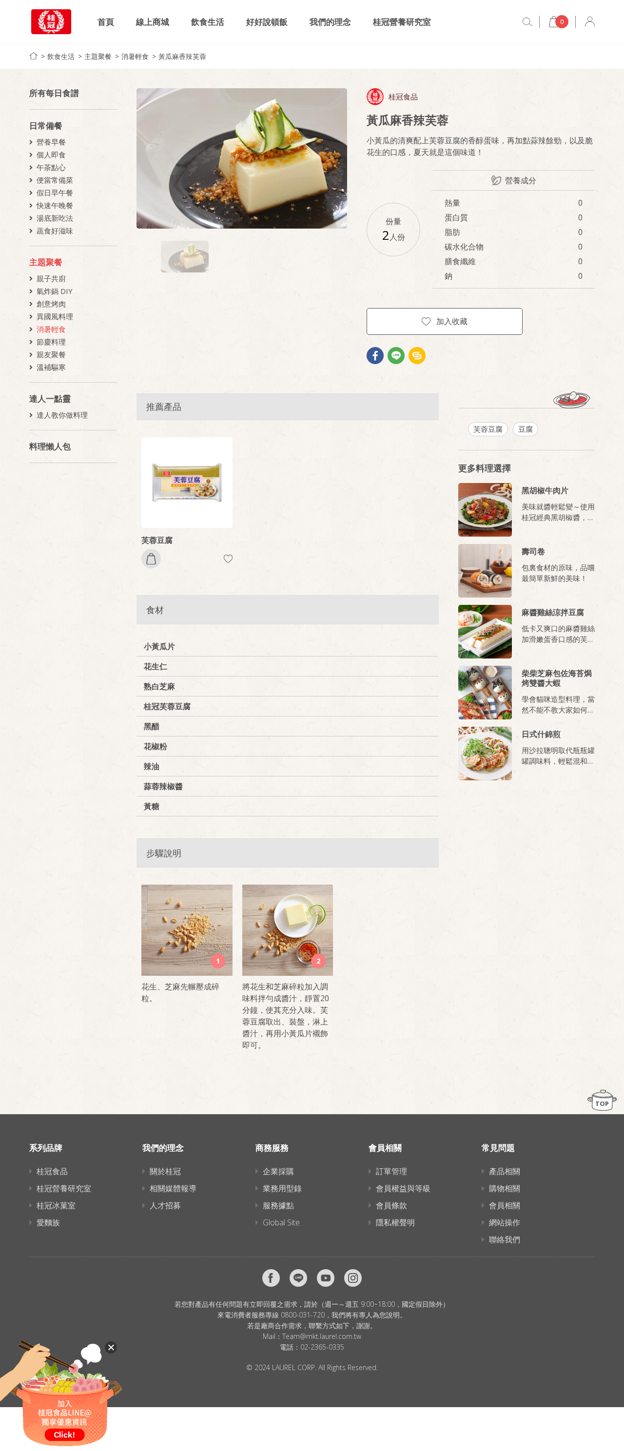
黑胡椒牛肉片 (545, 490)
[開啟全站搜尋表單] (527, 22)
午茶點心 (51, 167)
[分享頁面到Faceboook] (375, 355)
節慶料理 (51, 342)
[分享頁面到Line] (396, 355)
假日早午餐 (55, 192)
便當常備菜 (55, 180)
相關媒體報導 (173, 1188)
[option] (241, 158)
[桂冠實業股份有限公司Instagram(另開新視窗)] (353, 1278)
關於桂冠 (165, 1171)
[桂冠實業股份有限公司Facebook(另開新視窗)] (271, 1278)
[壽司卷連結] (485, 571)
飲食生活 (207, 21)
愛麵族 (48, 1222)
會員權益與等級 (403, 1188)
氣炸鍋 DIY (55, 291)
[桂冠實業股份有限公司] (51, 21)
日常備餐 (45, 125)
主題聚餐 (98, 56)
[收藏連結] (228, 559)
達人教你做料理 (62, 415)
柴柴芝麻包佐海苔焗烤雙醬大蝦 (557, 678)
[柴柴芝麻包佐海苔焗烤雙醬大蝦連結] (485, 692)
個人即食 (51, 154)
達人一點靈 (50, 398)
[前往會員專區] (590, 22)
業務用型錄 (282, 1188)
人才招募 (165, 1205)
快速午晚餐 (55, 205)
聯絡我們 (504, 1239)
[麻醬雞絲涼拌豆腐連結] (485, 631)
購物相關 (504, 1188)
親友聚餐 (51, 354)
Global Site (281, 1222)
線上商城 (152, 21)
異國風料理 (55, 316)
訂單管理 (391, 1171)
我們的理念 (330, 21)
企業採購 (278, 1171)
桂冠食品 (403, 96)
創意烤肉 (51, 304)
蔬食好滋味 (55, 230)
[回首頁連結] (33, 55)
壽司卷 (533, 551)
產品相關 (504, 1171)
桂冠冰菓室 (56, 1205)
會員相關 (504, 1205)
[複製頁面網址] (417, 355)
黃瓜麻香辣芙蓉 (182, 56)
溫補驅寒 (51, 367)
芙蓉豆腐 (157, 540)
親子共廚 (51, 278)
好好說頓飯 (267, 21)
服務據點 (278, 1205)
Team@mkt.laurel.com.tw (321, 1336)
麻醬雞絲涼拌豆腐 (553, 612)
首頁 (106, 21)
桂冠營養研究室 (402, 21)
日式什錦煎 (541, 734)
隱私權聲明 (395, 1222)
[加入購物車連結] (151, 558)
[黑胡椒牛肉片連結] (485, 510)
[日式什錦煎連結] (485, 753)
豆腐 (525, 429)
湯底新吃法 (55, 218)
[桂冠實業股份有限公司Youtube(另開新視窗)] (325, 1278)
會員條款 (391, 1205)
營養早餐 (51, 142)
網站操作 (504, 1222)
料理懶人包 (50, 446)
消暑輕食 (135, 56)
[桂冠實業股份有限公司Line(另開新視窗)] (298, 1278)
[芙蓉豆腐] (187, 483)
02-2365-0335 (322, 1347)
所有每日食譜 (54, 92)
